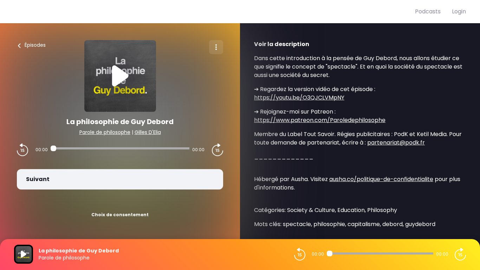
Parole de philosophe (104, 132)
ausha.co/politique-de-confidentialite (381, 179)
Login (459, 11)
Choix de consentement (120, 215)
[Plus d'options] (216, 47)
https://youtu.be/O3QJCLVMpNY (299, 98)
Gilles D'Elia (148, 132)
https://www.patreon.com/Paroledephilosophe (319, 120)
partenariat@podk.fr (396, 143)
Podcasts (428, 11)
